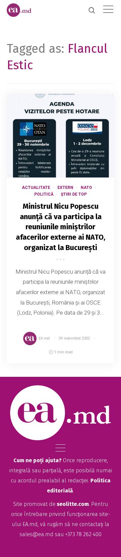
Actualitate (36, 187)
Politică (43, 194)
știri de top (74, 194)
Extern (65, 187)
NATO (86, 187)
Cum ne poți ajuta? (37, 460)
